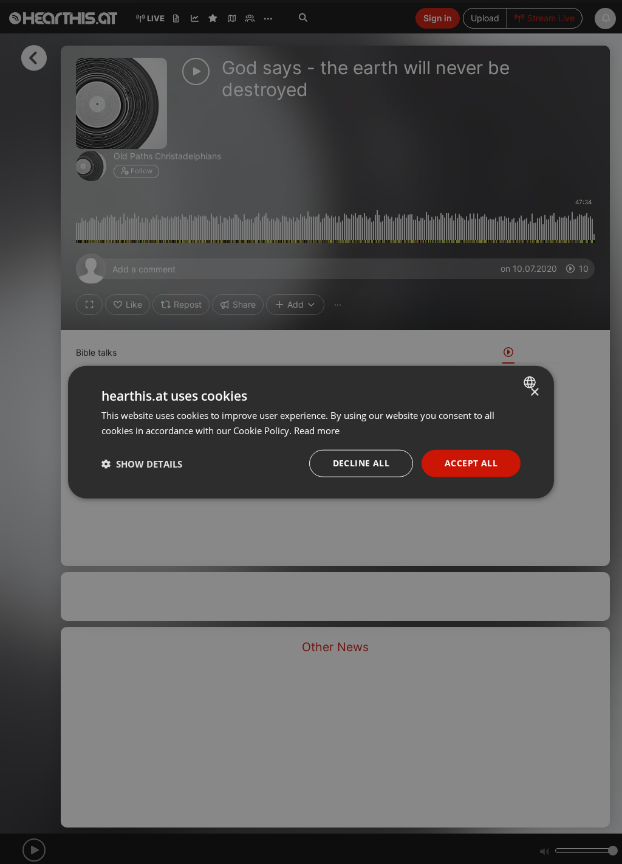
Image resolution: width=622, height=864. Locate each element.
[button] (141, 463)
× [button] (534, 391)
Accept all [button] (471, 463)
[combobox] (531, 382)
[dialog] (311, 432)
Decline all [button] (361, 463)
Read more (317, 430)
